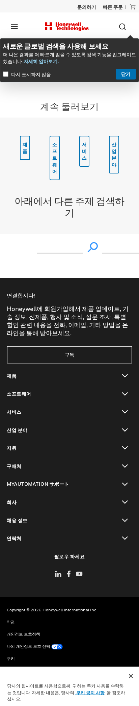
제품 (25, 147)
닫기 (126, 74)
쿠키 (11, 658)
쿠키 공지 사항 (90, 692)
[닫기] (130, 676)
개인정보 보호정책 (23, 634)
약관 (11, 621)
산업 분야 (114, 154)
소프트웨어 (54, 157)
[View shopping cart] (133, 7)
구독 (70, 354)
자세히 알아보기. (41, 61)
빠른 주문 (113, 7)
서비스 (84, 151)
